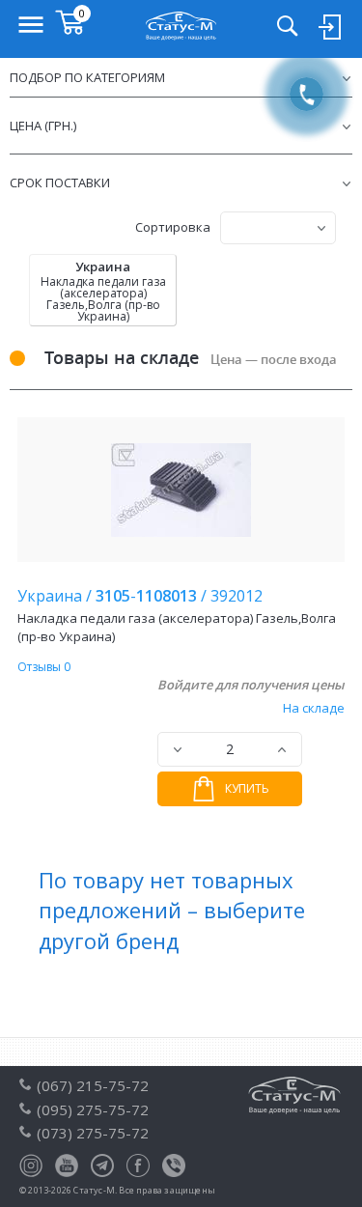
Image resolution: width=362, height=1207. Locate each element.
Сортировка (172, 227)
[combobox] (278, 227)
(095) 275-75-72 (93, 1109)
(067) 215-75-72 (93, 1085)
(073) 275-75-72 (93, 1132)
